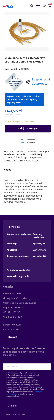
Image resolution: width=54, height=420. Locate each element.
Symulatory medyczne (19, 234)
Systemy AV (39, 243)
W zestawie (31, 142)
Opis (22, 142)
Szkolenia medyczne (18, 256)
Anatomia (12, 250)
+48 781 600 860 (11, 329)
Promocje (12, 243)
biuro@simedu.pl (12, 325)
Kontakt (12, 337)
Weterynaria (40, 250)
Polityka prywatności (18, 270)
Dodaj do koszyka (28, 128)
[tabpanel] (27, 31)
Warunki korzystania (18, 276)
